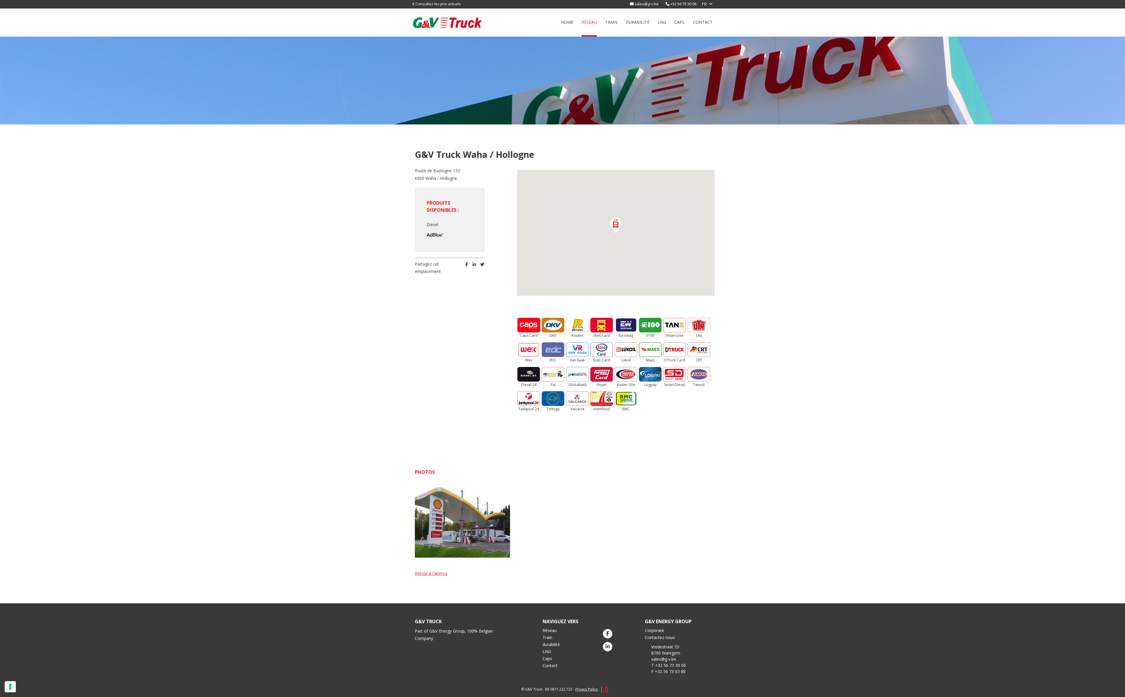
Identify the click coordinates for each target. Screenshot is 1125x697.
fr (704, 4)
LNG (662, 22)
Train (611, 22)
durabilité (637, 22)
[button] (615, 225)
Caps (679, 22)
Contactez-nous (660, 637)
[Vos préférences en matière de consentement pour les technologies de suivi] (10, 686)
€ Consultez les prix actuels (436, 3)
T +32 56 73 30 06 (668, 665)
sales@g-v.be (647, 3)
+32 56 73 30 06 (683, 3)
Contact (702, 22)
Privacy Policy (586, 689)
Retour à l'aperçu (431, 573)
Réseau (589, 22)
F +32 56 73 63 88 (668, 671)
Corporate (654, 630)
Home (567, 22)
